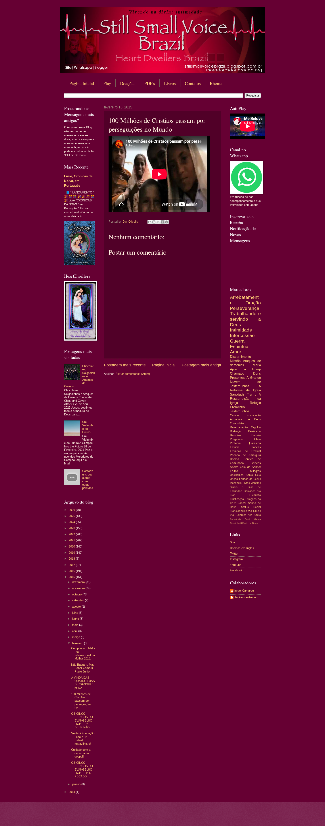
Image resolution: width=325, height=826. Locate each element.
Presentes (237, 377)
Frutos (234, 471)
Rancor (241, 503)
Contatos (193, 83)
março (76, 637)
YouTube (235, 564)
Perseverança (244, 308)
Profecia (235, 443)
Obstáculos (236, 475)
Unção (234, 479)
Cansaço (235, 415)
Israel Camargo (244, 590)
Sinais (233, 487)
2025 (72, 516)
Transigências (238, 511)
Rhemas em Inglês (242, 548)
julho (75, 612)
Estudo (234, 447)
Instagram (236, 559)
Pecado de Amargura (245, 455)
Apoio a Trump (245, 369)
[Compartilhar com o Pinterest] (166, 222)
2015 (72, 577)
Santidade (237, 394)
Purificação (254, 415)
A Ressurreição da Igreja (245, 398)
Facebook (236, 570)
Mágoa (257, 519)
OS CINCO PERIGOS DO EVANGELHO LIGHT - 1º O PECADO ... (82, 769)
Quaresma (254, 443)
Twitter (234, 553)
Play (107, 83)
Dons (257, 373)
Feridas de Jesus (250, 479)
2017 (72, 564)
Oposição (235, 523)
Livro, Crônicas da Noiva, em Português (78, 180)
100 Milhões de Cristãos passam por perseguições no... (81, 700)
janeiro (76, 784)
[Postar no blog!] (154, 222)
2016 (72, 571)
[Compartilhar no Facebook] (162, 222)
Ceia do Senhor (250, 467)
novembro (79, 588)
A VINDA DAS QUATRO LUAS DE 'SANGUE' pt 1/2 (83, 683)
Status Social (251, 507)
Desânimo (254, 431)
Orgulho (256, 427)
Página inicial (81, 83)
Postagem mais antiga (201, 365)
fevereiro (78, 643)
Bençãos (235, 435)
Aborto (234, 467)
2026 (72, 510)
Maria (257, 365)
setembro (78, 600)
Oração (253, 302)
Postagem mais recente (125, 365)
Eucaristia (255, 495)
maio (75, 625)
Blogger (198, 817)
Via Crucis (254, 511)
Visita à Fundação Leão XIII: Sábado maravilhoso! (82, 738)
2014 (72, 792)
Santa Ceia (253, 475)
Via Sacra (254, 515)
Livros (170, 83)
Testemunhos (239, 411)
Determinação (239, 427)
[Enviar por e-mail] (149, 222)
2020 (72, 546)
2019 (72, 552)
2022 (72, 534)
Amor (235, 351)
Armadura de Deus (245, 419)
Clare (257, 439)
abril (75, 631)
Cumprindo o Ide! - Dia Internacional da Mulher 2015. (83, 653)
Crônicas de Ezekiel (245, 451)
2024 (72, 522)
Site (232, 542)
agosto (77, 606)
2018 (72, 558)
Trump (251, 394)
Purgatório (236, 439)
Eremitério (237, 407)
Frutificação (237, 499)
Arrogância (235, 519)
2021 (72, 540)
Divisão (256, 435)
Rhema (216, 83)
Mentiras (255, 483)
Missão (235, 361)
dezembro (79, 582)
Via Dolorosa (238, 515)
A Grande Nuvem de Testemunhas (245, 382)
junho (76, 618)
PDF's (149, 83)
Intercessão (242, 335)
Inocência (236, 483)
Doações (127, 83)
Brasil (247, 519)
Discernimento (240, 356)
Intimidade (241, 329)
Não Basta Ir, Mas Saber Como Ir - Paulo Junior (83, 668)
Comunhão (237, 423)
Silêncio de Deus (249, 523)
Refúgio (255, 403)
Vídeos (256, 463)
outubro (77, 594)
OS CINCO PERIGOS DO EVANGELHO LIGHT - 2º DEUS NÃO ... (82, 720)
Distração (236, 431)
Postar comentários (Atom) (132, 373)
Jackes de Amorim (246, 597)
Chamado (237, 373)
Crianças (255, 447)
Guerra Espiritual (240, 343)
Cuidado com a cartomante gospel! (80, 753)
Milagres (255, 471)
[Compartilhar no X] (158, 222)
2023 (72, 528)
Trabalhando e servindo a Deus (245, 319)
